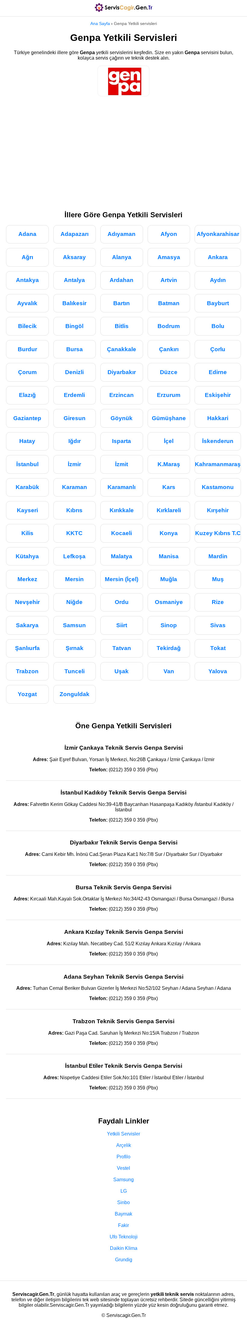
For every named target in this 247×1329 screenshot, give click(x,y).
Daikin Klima (123, 1248)
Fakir (123, 1225)
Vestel (123, 1168)
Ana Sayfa (100, 23)
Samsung (123, 1179)
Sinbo (123, 1202)
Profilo (123, 1156)
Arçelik (123, 1145)
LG (123, 1191)
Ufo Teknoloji (124, 1236)
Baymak (123, 1213)
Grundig (123, 1259)
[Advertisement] (123, 150)
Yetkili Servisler (123, 1133)
